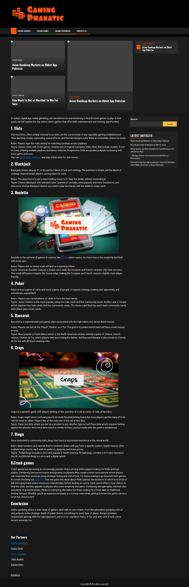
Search (133, 119)
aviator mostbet (19, 543)
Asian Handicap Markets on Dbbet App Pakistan (157, 49)
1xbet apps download (30, 157)
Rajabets (15, 575)
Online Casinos (24, 31)
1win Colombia (18, 554)
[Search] (176, 31)
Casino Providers (62, 31)
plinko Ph (39, 479)
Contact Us (82, 31)
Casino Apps (147, 44)
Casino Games (43, 31)
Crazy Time (17, 548)
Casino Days (17, 564)
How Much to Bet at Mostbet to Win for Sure (35, 102)
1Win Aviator (17, 559)
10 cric (64, 257)
